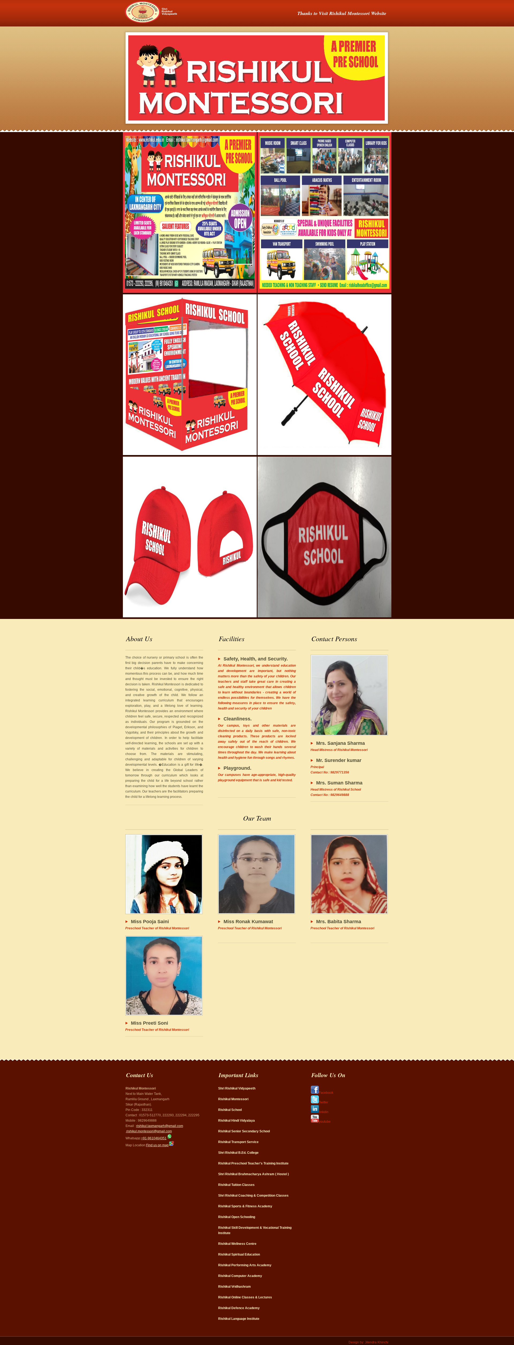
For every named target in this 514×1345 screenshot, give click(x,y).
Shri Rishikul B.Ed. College (238, 1153)
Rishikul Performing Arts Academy (244, 1265)
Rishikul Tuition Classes (236, 1185)
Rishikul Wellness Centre (237, 1244)
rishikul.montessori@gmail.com (149, 1131)
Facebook (326, 1093)
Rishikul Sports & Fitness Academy (245, 1206)
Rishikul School (230, 1110)
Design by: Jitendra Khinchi (368, 1342)
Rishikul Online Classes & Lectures (245, 1297)
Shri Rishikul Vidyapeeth (236, 1088)
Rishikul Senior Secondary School (244, 1131)
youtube (325, 1122)
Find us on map (157, 1145)
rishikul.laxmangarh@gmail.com (159, 1126)
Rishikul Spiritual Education (239, 1254)
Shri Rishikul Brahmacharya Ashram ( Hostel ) (253, 1174)
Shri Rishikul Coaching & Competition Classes (253, 1195)
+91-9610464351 (154, 1138)
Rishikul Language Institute (238, 1319)
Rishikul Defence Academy (239, 1308)
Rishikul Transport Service (238, 1142)
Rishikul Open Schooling (236, 1217)
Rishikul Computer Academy (240, 1276)
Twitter (323, 1102)
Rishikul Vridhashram (234, 1286)
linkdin (323, 1112)
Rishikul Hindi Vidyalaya (236, 1120)
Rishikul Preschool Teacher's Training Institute (253, 1163)
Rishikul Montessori (233, 1099)
